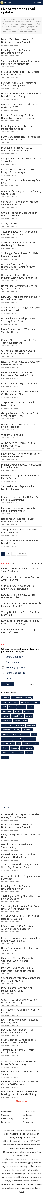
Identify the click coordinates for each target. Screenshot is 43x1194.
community (7, 702)
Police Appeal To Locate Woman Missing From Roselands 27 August (20, 1093)
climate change (27, 748)
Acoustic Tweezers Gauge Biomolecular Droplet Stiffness (18, 265)
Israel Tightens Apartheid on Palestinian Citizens (17, 127)
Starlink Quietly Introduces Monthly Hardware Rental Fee (21, 605)
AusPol (5, 734)
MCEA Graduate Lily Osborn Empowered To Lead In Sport (17, 374)
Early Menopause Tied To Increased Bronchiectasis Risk (20, 138)
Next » (22, 553)
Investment (20, 725)
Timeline (6, 807)
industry (17, 730)
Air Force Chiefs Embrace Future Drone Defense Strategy (18, 1063)
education (31, 725)
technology (7, 730)
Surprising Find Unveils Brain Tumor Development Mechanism (21, 62)
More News (21, 1101)
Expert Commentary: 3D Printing (19, 383)
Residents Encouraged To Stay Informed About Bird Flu (17, 520)
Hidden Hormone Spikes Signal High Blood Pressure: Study (21, 95)
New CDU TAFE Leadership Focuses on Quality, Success (20, 298)
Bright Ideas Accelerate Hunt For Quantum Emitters (19, 287)
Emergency (7, 739)
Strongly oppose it (15, 672)
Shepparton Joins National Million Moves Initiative (20, 404)
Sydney (5, 748)
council (15, 716)
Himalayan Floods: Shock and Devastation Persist (17, 51)
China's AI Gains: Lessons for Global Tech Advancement (20, 341)
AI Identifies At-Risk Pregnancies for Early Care (21, 878)
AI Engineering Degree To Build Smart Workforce (18, 444)
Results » (31, 684)
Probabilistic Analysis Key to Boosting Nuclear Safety (16, 149)
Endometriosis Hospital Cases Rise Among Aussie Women (20, 816)
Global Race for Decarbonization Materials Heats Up (19, 1001)
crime (34, 734)
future (36, 743)
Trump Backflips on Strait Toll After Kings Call (20, 613)
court (22, 752)
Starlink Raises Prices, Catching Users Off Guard (18, 631)
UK (22, 716)
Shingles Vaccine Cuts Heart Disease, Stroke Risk (21, 160)
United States (16, 734)
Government (17, 698)
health (31, 707)
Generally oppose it (15, 667)
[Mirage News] (6, 3)
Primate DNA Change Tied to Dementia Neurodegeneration (18, 117)
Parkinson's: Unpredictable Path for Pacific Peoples (20, 477)
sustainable (18, 739)
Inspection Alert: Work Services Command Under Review (18, 856)
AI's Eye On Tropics (11, 223)
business (6, 716)
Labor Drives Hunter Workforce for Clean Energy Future (20, 455)
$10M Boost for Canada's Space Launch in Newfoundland (18, 1041)
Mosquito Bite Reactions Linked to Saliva (20, 1073)
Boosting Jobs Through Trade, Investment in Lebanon (17, 1031)
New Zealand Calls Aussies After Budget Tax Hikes (18, 596)
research (35, 702)
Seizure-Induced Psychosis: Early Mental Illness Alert (19, 488)
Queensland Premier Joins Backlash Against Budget (20, 578)
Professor (21, 707)
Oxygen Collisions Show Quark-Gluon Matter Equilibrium (18, 352)
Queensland (28, 711)
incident (5, 757)
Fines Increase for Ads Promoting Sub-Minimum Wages (19, 509)
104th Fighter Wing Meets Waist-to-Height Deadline (20, 897)
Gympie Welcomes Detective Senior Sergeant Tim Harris (20, 415)
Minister (18, 711)
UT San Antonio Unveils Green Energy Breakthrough (18, 171)
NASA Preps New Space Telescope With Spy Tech (19, 1021)
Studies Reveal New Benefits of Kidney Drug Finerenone (18, 587)
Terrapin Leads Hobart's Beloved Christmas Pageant (19, 531)
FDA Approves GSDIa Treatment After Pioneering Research (18, 84)
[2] (31, 1166)
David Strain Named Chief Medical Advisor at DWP (20, 106)
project (26, 734)
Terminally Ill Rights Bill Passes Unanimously (18, 1051)
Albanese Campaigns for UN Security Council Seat (21, 192)
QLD (19, 743)
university (28, 698)
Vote (7, 684)
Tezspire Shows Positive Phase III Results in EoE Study (19, 233)
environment (7, 711)
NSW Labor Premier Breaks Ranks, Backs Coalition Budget (20, 622)
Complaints (28, 1122)
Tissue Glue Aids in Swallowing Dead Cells (21, 182)
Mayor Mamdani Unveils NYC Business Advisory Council (17, 41)
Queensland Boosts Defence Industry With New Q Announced (19, 276)
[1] (29, 1166)
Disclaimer (6, 1122)
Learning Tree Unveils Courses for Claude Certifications (20, 1083)
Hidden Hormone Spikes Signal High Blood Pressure (21, 542)
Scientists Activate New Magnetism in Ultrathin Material (20, 979)
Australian (25, 702)
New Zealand (30, 739)
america (6, 752)
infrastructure (8, 725)
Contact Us (27, 1115)
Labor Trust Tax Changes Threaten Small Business (20, 570)
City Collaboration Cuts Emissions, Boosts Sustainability (20, 214)
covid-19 (29, 716)
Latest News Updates (6, 1113)
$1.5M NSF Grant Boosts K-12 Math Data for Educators (20, 73)
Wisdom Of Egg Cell (12, 434)
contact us (19, 1188)
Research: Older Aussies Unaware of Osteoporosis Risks (21, 363)
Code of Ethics (29, 1111)
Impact (14, 752)
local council (7, 720)
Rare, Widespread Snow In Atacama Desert (20, 836)
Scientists (27, 743)
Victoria (12, 707)
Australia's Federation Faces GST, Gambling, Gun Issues (19, 244)
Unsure (9, 678)
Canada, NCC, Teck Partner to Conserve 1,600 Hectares (17, 959)
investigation (27, 730)
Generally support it (15, 662)
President (15, 748)
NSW (4, 707)
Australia (6, 698)
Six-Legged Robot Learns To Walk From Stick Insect (19, 255)
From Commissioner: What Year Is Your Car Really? (19, 331)
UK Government (8, 743)
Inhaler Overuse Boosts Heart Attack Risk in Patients (21, 466)
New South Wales (21, 720)
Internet (29, 752)
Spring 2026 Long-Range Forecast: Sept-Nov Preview (19, 203)
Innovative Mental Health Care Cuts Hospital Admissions (21, 498)
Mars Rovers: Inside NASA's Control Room (20, 1011)
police (16, 702)
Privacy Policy (7, 1118)
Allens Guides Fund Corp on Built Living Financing (19, 425)
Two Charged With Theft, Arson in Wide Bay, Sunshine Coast (19, 866)
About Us (27, 1118)
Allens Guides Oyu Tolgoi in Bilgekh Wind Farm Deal (20, 309)
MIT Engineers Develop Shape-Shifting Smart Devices (18, 320)
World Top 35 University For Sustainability (16, 846)
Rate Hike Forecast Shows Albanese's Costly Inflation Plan (21, 393)
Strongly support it (15, 656)
